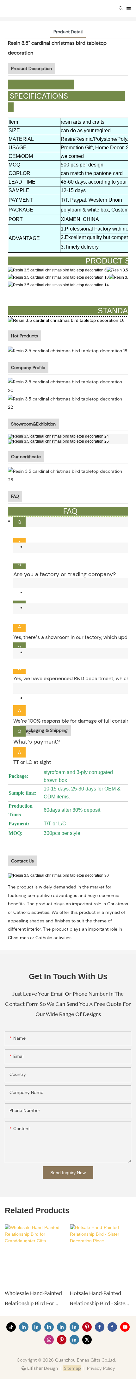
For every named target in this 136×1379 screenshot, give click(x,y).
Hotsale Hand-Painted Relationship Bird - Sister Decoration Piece (98, 1299)
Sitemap (72, 1368)
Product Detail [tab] (68, 32)
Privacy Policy (101, 1368)
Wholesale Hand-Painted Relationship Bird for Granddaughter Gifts (33, 1299)
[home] (59, 875)
